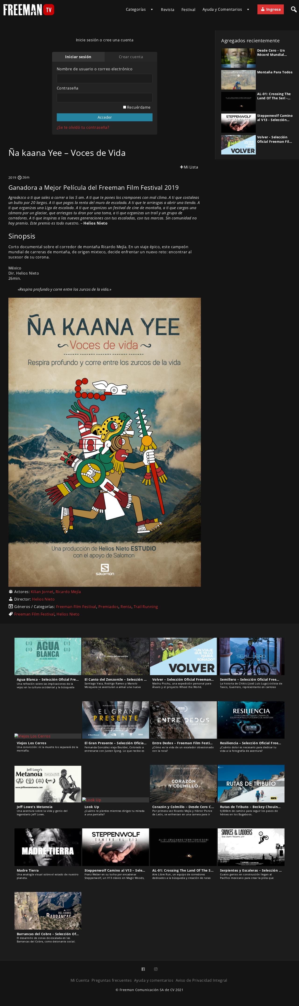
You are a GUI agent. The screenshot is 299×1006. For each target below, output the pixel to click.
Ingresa (273, 9)
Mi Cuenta (80, 980)
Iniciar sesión (78, 56)
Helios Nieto (43, 599)
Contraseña (67, 88)
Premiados (108, 606)
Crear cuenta (131, 56)
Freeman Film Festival (76, 606)
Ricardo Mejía (68, 591)
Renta (126, 606)
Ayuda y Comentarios (222, 9)
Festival (189, 9)
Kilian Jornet (42, 591)
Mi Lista (191, 167)
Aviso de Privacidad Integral (201, 980)
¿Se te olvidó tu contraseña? (83, 127)
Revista (167, 9)
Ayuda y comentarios (153, 980)
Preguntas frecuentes (112, 980)
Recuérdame (138, 107)
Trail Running (146, 606)
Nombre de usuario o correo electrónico (94, 69)
